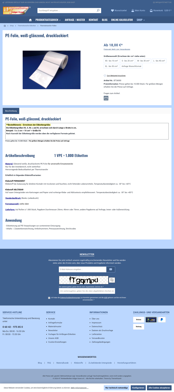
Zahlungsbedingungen (101, 342)
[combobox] (66, 10)
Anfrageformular (55, 323)
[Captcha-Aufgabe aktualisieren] (112, 280)
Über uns (95, 319)
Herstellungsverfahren (126, 363)
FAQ (49, 363)
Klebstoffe (78, 363)
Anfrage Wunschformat (131, 66)
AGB (105, 298)
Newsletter (53, 330)
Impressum (96, 323)
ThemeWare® (116, 378)
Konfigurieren (138, 388)
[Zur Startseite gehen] (17, 10)
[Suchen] (98, 10)
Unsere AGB (53, 338)
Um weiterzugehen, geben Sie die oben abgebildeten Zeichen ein (81, 287)
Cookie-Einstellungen (57, 342)
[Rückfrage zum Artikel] (106, 98)
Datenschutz (97, 326)
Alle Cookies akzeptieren (159, 388)
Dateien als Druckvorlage (102, 330)
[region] (51, 69)
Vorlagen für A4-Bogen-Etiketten (62, 334)
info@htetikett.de (163, 2)
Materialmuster (54, 326)
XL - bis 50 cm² (111, 66)
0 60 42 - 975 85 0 (13, 326)
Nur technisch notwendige (116, 388)
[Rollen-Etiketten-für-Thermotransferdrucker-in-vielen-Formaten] (52, 70)
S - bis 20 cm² (127, 61)
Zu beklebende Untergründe (100, 363)
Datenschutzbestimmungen (70, 298)
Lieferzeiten (97, 334)
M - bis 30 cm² (143, 61)
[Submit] (110, 269)
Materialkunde (62, 363)
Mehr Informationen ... (80, 388)
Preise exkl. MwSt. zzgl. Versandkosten (117, 49)
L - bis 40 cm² (159, 61)
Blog (40, 363)
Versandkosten (98, 338)
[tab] (11, 111)
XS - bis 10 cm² (111, 61)
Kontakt (51, 319)
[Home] (30, 19)
